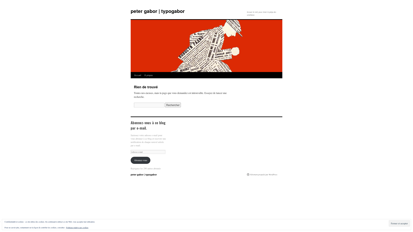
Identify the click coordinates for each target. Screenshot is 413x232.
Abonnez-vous (140, 160)
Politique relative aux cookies (77, 227)
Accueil (137, 75)
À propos (148, 75)
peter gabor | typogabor (158, 10)
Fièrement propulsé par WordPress (263, 174)
